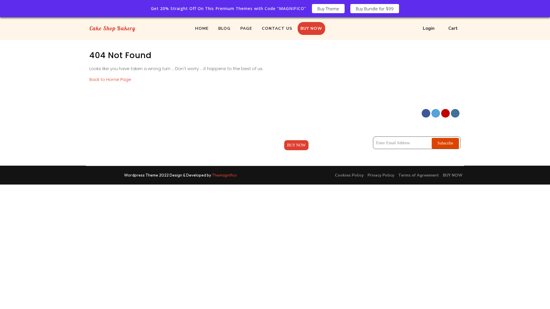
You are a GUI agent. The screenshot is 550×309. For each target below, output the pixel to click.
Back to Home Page (110, 79)
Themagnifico (224, 175)
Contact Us (198, 145)
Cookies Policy (349, 175)
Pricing (290, 123)
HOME (202, 28)
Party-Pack (198, 134)
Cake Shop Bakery (112, 28)
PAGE (246, 28)
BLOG (224, 28)
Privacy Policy (381, 175)
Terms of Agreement (418, 175)
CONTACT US (277, 28)
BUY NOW (311, 28)
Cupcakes (197, 123)
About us (291, 112)
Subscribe (445, 143)
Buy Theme (328, 8)
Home (194, 112)
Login (429, 28)
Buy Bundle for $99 (375, 8)
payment (291, 134)
